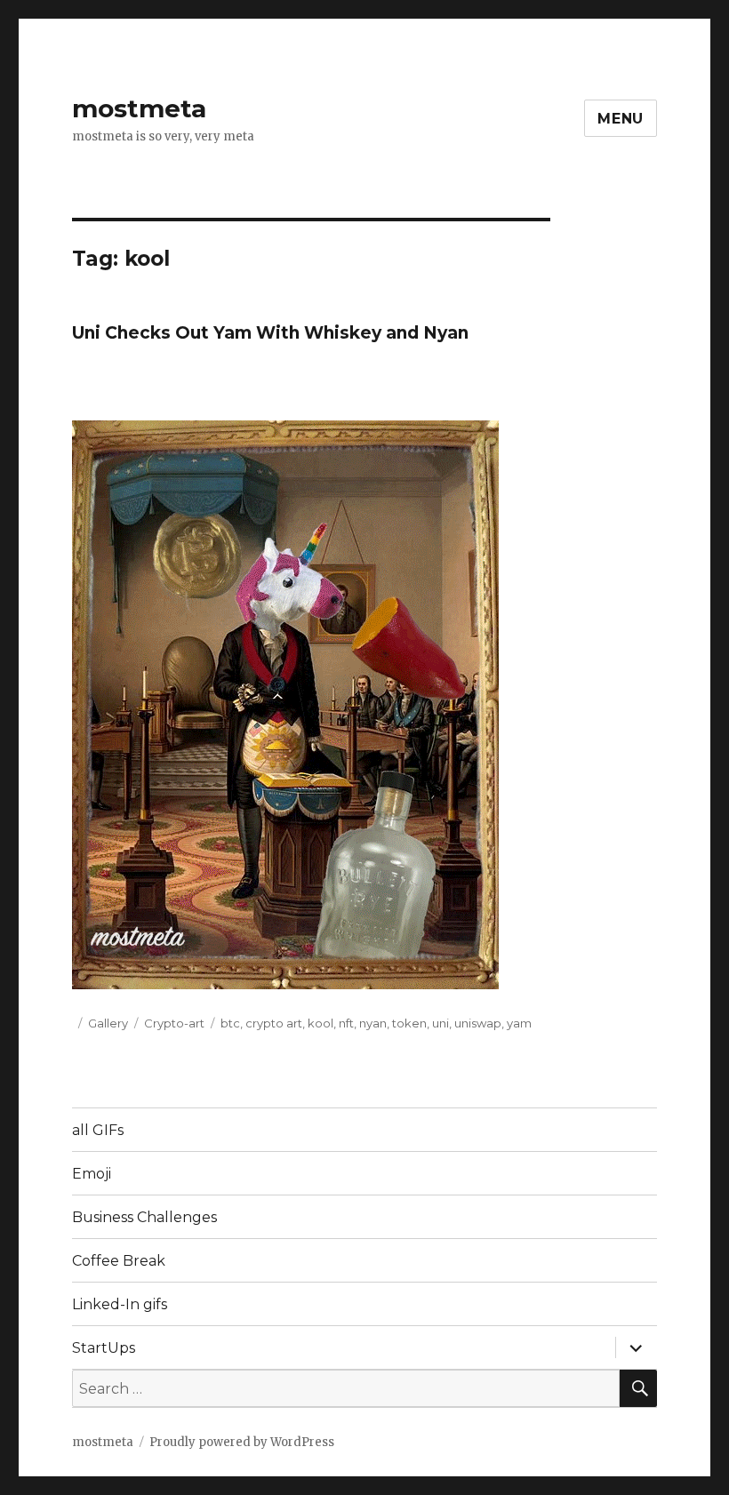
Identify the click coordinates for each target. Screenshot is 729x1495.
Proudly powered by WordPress (241, 1442)
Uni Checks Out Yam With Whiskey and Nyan (270, 333)
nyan (373, 1023)
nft (346, 1023)
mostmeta (139, 108)
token (409, 1023)
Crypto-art (174, 1023)
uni (440, 1023)
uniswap (477, 1023)
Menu (620, 118)
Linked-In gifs (119, 1304)
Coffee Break (118, 1260)
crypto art (273, 1023)
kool (320, 1023)
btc (230, 1023)
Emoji (91, 1173)
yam (519, 1023)
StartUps (103, 1347)
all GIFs (98, 1130)
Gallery (108, 1023)
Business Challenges (144, 1217)
